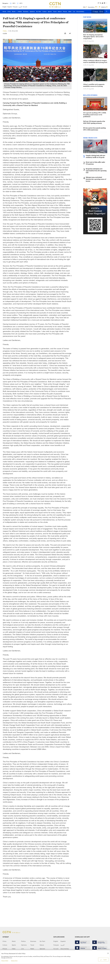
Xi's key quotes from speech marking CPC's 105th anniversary (94, 129)
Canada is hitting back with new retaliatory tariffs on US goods (95, 156)
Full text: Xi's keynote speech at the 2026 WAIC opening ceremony (94, 122)
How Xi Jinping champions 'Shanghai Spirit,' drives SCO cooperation (93, 36)
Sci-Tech (38, 11)
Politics (20, 11)
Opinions (32, 11)
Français (15, 6)
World (14, 11)
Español (9, 6)
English (5, 6)
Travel (54, 11)
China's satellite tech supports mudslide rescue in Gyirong (93, 85)
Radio (96, 11)
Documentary (80, 11)
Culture (44, 11)
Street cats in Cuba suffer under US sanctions (95, 163)
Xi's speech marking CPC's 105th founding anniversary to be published (94, 114)
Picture (65, 11)
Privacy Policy (4, 960)
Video (70, 11)
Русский (25, 6)
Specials (42, 948)
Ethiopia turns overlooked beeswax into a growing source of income (96, 179)
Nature (60, 11)
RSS (84, 7)
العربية (20, 6)
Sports (50, 11)
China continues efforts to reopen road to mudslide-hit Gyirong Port (95, 61)
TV (102, 11)
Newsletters (91, 7)
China (9, 11)
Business (25, 11)
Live (74, 11)
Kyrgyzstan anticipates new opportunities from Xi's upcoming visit (96, 170)
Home (4, 11)
